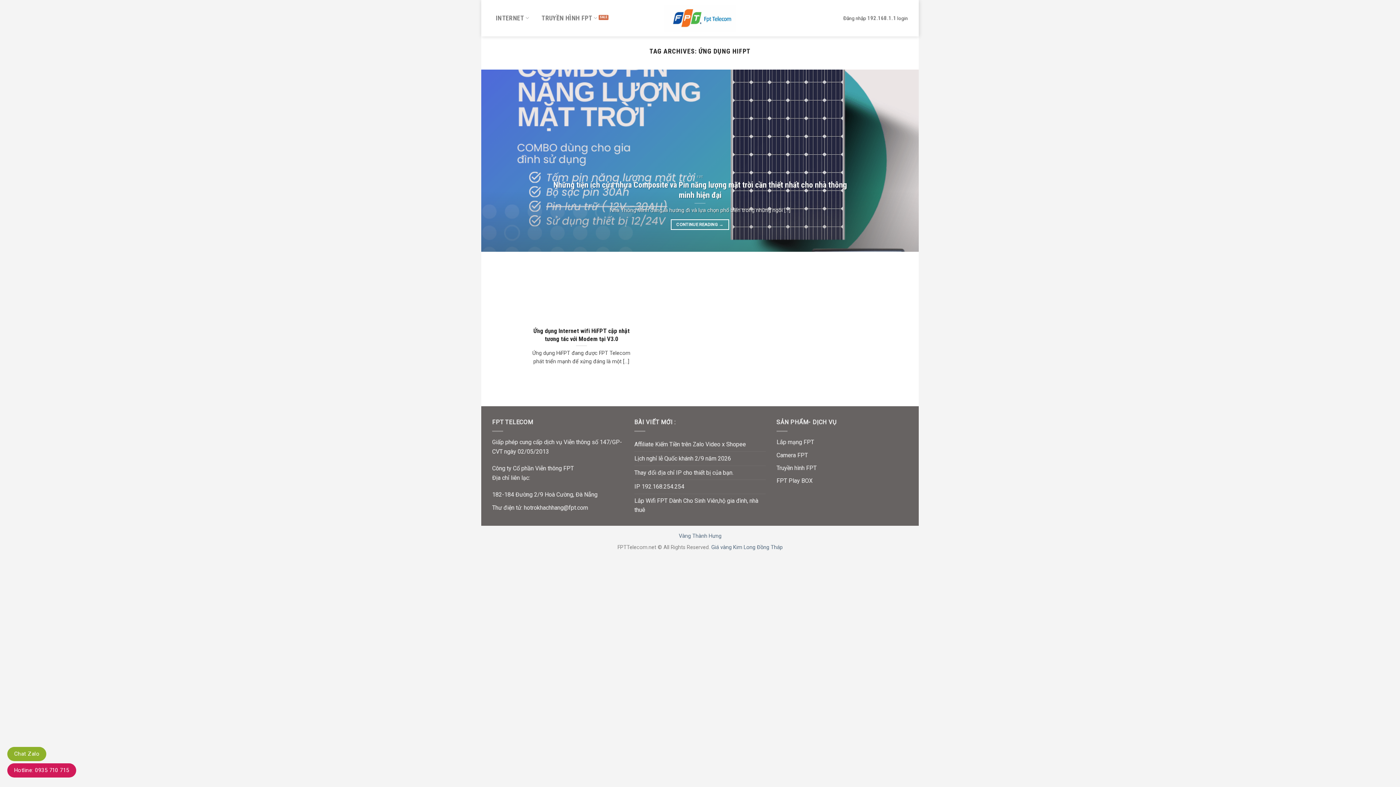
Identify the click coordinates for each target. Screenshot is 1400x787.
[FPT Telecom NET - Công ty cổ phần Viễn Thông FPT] (700, 18)
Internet (510, 18)
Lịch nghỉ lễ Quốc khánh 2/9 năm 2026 (682, 458)
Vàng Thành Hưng (700, 536)
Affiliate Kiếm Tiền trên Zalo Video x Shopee (690, 444)
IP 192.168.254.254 (659, 486)
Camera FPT (792, 455)
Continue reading (699, 224)
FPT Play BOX (795, 480)
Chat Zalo (26, 754)
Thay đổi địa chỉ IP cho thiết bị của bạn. (684, 472)
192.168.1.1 (881, 18)
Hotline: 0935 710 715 (41, 770)
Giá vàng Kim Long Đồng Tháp (747, 547)
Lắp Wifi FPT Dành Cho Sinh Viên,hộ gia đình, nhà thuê (696, 505)
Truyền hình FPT (566, 18)
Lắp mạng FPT (795, 442)
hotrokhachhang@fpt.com (556, 507)
